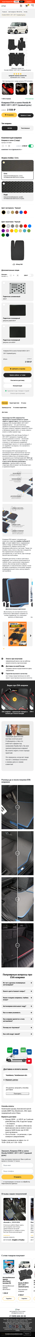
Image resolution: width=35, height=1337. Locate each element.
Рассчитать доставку (17, 380)
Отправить (17, 1177)
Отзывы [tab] (23, 403)
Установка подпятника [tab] (19, 407)
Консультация (17, 386)
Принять (27, 1334)
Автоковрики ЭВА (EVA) (15, 12)
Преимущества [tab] (6, 407)
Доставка (5, 412)
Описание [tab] (5, 403)
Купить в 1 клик (26, 115)
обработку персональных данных (15, 1182)
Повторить (17, 1094)
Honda (25, 12)
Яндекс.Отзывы (18, 1240)
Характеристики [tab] (14, 403)
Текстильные (25, 128)
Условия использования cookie (14, 1334)
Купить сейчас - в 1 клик (17, 375)
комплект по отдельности (11, 149)
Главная (4, 12)
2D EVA (9, 128)
